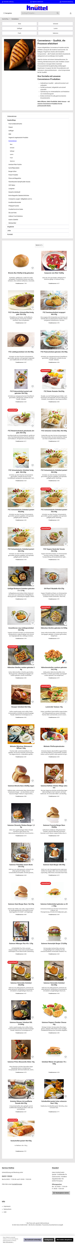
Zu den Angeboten (37, 627)
